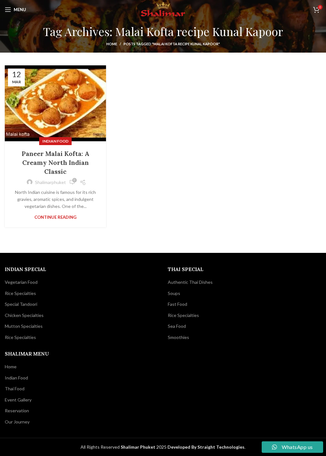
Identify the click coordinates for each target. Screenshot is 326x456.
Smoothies (178, 337)
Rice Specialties (20, 293)
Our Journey (17, 421)
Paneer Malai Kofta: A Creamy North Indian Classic (55, 162)
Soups (174, 293)
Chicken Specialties (24, 315)
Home (111, 44)
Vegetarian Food (21, 282)
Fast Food (177, 304)
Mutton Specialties (24, 326)
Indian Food (55, 141)
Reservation (17, 410)
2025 (144, 447)
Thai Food (15, 388)
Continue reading (55, 217)
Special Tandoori (21, 304)
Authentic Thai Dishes (190, 282)
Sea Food (177, 326)
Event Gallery (18, 399)
